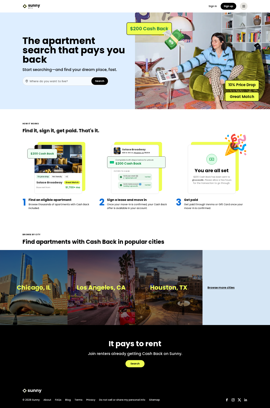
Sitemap (154, 400)
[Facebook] (227, 400)
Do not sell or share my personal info (122, 400)
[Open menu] (244, 6)
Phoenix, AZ (139, 152)
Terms (78, 400)
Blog (68, 400)
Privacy (90, 400)
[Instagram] (233, 400)
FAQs (58, 400)
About (47, 400)
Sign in (213, 6)
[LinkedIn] (246, 400)
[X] (239, 400)
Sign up (228, 6)
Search (99, 81)
